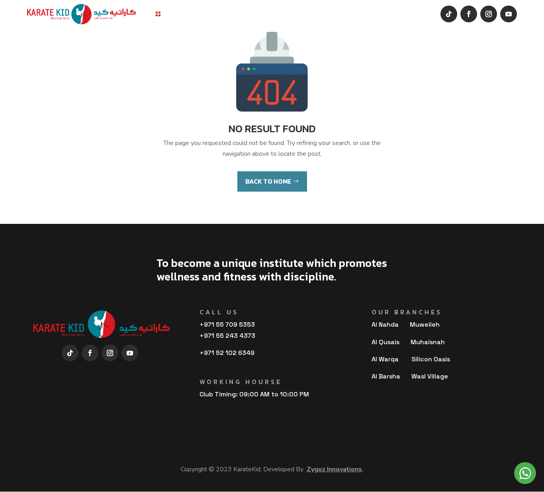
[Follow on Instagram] (488, 14)
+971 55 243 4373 (227, 335)
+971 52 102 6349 (227, 353)
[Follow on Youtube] (508, 14)
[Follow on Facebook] (468, 14)
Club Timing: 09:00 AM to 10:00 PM (254, 394)
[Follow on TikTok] (448, 14)
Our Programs (212, 14)
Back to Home (268, 181)
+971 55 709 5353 (227, 324)
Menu (171, 14)
